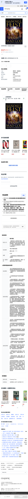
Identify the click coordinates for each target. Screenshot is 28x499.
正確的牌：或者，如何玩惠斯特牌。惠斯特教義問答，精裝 (13, 444)
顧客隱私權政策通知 (18, 465)
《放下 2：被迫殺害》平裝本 (7, 433)
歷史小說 (6, 418)
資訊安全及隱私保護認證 (17, 467)
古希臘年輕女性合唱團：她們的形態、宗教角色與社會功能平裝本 (13, 442)
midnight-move (13, 424)
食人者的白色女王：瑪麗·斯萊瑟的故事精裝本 (11, 445)
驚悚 (20, 416)
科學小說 (3, 414)
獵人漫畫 (3, 424)
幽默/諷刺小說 (12, 418)
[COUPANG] (5, 479)
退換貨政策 (3, 465)
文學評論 (3, 416)
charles (2, 426)
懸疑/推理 (13, 416)
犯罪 (17, 416)
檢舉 (22, 226)
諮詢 (24, 195)
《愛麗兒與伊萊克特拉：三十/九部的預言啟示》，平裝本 (13, 453)
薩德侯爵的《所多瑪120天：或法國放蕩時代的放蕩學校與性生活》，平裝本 (13, 440)
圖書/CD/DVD (8, 16)
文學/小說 (19, 16)
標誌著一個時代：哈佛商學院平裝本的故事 (10, 456)
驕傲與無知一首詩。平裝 (7, 449)
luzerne (7, 424)
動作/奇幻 (24, 16)
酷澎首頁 (3, 16)
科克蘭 (7, 426)
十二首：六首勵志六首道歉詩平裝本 (9, 447)
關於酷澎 (2, 463)
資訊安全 (8, 467)
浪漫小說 (17, 414)
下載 (25, 2)
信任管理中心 (10, 465)
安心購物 (3, 467)
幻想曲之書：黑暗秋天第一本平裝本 (9, 436)
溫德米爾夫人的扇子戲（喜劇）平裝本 (9, 435)
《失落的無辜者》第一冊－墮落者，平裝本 (10, 454)
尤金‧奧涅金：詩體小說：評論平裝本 (9, 451)
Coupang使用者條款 (20, 463)
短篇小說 (8, 414)
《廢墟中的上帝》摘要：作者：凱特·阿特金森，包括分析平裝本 (13, 431)
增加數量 (2, 66)
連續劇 (12, 414)
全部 (2, 12)
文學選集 (8, 416)
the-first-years (20, 424)
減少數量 (10, 66)
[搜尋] (25, 13)
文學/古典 (22, 414)
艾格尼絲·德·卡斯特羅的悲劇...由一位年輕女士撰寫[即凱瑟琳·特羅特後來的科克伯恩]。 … (13, 438)
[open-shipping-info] (13, 58)
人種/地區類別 (19, 418)
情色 (2, 418)
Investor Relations (10, 463)
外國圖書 (14, 16)
